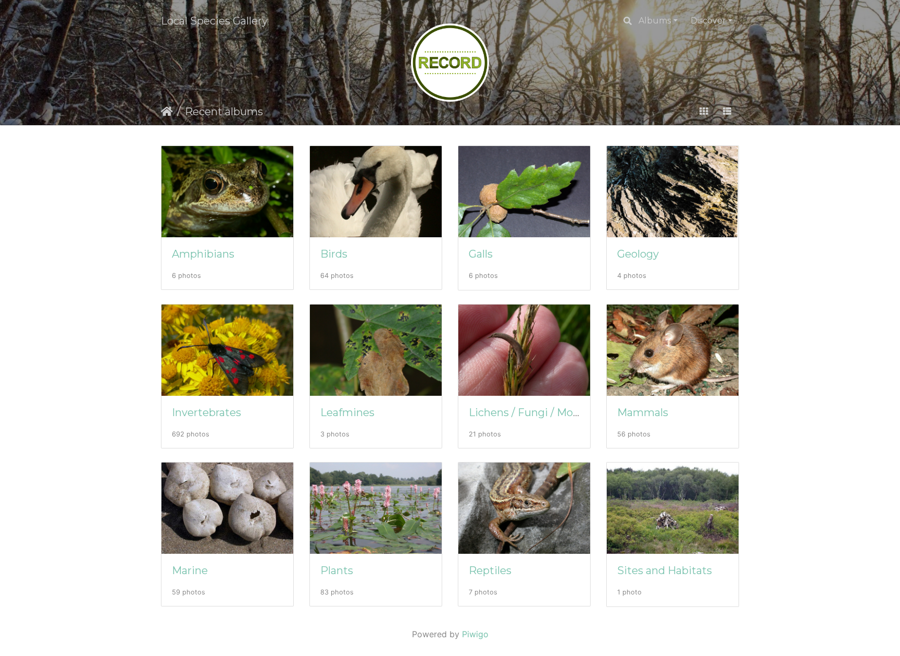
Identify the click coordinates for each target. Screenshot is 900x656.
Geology (638, 254)
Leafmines (347, 412)
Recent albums (224, 111)
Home (167, 111)
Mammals (642, 412)
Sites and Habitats (664, 570)
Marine (190, 570)
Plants (336, 570)
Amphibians (203, 254)
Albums (655, 21)
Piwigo (475, 634)
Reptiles (490, 570)
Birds (333, 254)
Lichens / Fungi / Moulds (531, 412)
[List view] (727, 111)
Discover (708, 21)
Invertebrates (206, 412)
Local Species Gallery (214, 21)
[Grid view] (704, 111)
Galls (481, 254)
